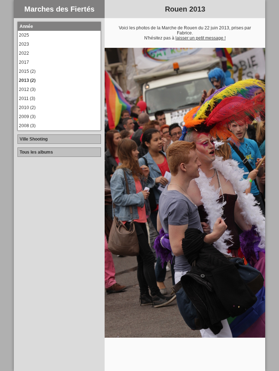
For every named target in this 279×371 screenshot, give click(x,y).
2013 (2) (27, 80)
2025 (24, 35)
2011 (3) (27, 98)
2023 (24, 44)
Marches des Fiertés (59, 9)
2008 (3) (27, 125)
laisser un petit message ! (200, 38)
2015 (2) (27, 71)
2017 (24, 62)
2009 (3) (27, 116)
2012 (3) (27, 89)
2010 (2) (27, 107)
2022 (24, 53)
